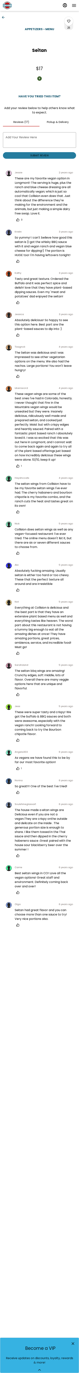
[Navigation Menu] (74, 5)
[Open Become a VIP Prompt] (39, 1370)
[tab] (21, 122)
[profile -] (65, 5)
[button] (4, 17)
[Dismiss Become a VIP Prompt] (73, 1343)
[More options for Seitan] (68, 21)
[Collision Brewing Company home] (19, 5)
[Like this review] (19, 261)
